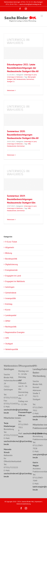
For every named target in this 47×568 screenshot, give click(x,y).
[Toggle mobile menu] (42, 16)
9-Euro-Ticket (11, 241)
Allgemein (9, 247)
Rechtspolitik (10, 326)
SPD (7, 338)
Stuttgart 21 (11, 81)
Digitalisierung (11, 264)
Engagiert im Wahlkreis (15, 281)
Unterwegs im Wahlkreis (15, 77)
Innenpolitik (10, 298)
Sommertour (30, 79)
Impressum (38, 501)
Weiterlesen (11, 90)
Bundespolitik (11, 258)
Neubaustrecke (21, 79)
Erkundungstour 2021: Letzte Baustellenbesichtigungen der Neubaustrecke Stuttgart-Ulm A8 (22, 68)
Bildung (8, 253)
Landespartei (10, 315)
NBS (14, 79)
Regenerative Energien (15, 332)
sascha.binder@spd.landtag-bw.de (30, 4)
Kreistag (8, 304)
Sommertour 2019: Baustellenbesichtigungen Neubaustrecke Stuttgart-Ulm (21, 199)
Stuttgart (9, 343)
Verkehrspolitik (11, 349)
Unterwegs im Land (30, 75)
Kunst (7, 309)
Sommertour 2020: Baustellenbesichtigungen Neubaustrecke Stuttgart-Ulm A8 (22, 135)
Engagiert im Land (13, 275)
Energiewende (11, 270)
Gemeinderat (10, 292)
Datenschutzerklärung (24, 504)
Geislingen (9, 287)
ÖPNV (7, 321)
